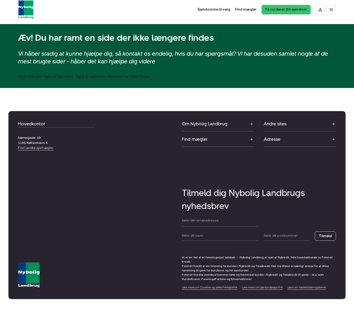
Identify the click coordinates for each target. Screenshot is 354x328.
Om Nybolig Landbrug (204, 124)
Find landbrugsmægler (35, 148)
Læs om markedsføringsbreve (307, 287)
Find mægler (30, 76)
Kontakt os (118, 76)
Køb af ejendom (59, 76)
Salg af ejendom (91, 76)
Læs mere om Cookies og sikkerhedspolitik (209, 287)
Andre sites (275, 124)
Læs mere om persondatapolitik (262, 287)
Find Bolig (139, 76)
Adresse (272, 139)
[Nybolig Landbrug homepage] (29, 275)
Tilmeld (325, 236)
